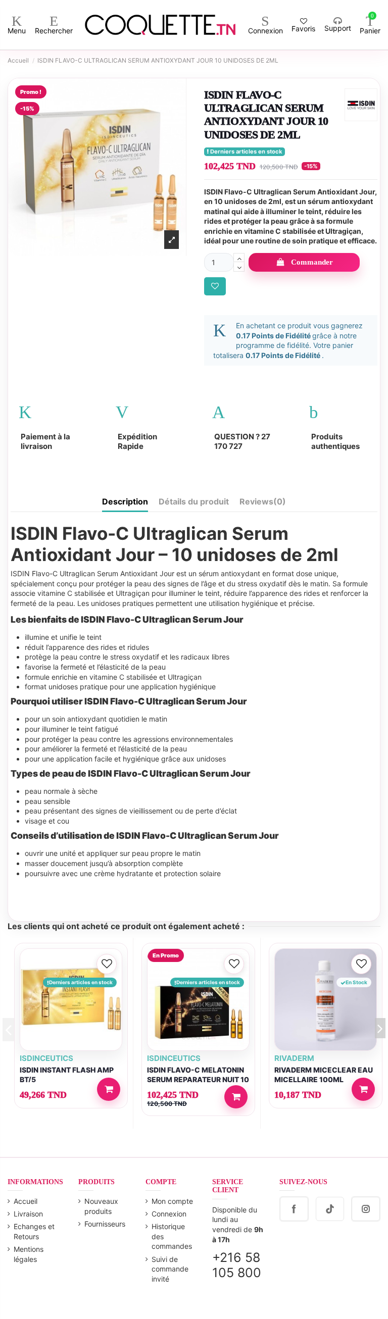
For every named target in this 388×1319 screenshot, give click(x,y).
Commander (312, 262)
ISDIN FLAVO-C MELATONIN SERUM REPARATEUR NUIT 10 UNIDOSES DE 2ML (198, 1079)
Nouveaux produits (101, 1206)
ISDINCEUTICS (46, 1058)
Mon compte (172, 1201)
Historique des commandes (172, 1236)
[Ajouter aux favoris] (215, 286)
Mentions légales (28, 1254)
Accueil (25, 1201)
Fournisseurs (104, 1224)
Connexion (169, 1213)
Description (125, 501)
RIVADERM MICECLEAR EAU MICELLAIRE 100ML (323, 1075)
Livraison (28, 1213)
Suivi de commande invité (170, 1269)
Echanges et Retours (34, 1231)
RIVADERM (294, 1058)
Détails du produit (194, 501)
